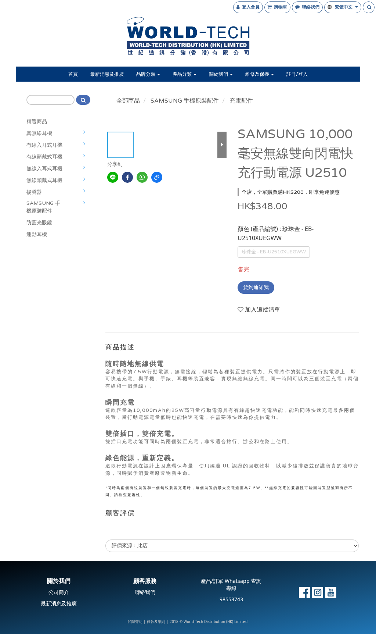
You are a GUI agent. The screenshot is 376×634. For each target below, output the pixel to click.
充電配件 (241, 100)
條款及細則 (156, 622)
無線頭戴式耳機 (44, 180)
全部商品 (128, 100)
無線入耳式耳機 (44, 168)
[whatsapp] (142, 177)
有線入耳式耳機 (44, 145)
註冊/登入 (297, 74)
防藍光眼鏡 (39, 223)
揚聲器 (34, 192)
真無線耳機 (39, 133)
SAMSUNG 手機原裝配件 (43, 207)
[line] (112, 177)
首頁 (73, 74)
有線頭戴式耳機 (44, 157)
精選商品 (36, 121)
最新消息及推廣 (107, 74)
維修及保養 (257, 74)
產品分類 (183, 74)
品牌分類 (146, 74)
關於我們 (219, 74)
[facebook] (127, 177)
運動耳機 (36, 234)
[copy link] (156, 177)
